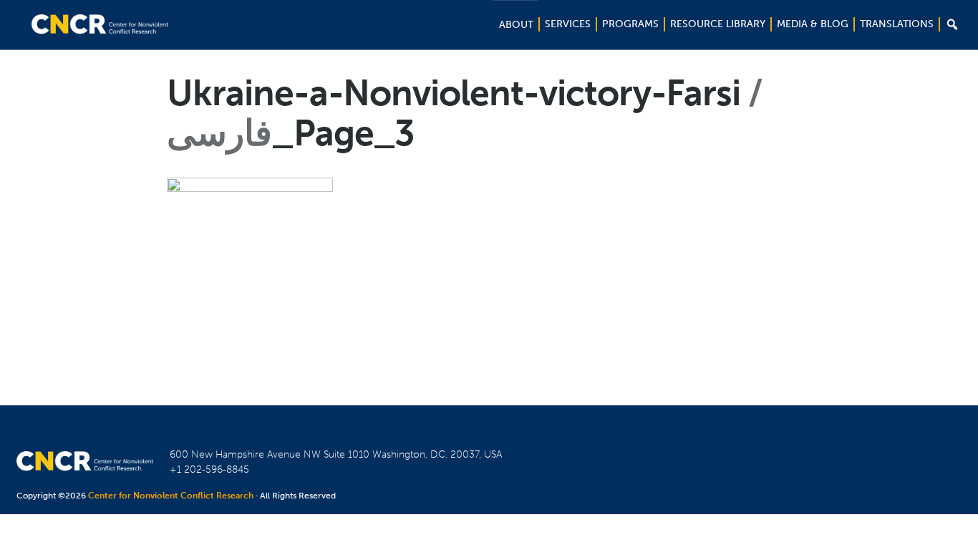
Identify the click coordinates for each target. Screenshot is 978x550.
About (516, 25)
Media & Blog (812, 24)
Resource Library (717, 24)
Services (568, 24)
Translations (897, 24)
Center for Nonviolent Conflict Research (170, 496)
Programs (630, 24)
